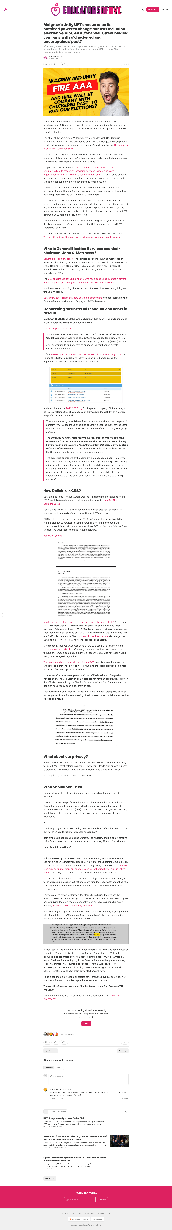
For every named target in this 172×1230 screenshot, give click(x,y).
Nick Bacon (57, 1126)
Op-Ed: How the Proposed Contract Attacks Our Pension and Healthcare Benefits (74, 1159)
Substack (74, 1225)
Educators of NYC (55, 56)
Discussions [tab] (61, 1112)
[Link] (40, 251)
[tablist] (53, 1067)
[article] (86, 1124)
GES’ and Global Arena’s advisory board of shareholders (72, 297)
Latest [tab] (52, 1112)
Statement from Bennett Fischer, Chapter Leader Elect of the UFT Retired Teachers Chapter (75, 1138)
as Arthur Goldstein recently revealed (72, 905)
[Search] (138, 9)
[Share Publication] (143, 9)
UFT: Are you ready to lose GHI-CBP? (63, 1118)
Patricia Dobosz (55, 1089)
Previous (52, 1051)
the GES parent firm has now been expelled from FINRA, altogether (86, 354)
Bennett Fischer (60, 1148)
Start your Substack (80, 1219)
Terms (92, 1213)
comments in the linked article (92, 636)
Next (121, 1051)
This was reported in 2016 (57, 328)
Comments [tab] (49, 1067)
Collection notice (103, 1213)
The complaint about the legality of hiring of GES (68, 662)
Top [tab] (46, 1112)
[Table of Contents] (2, 615)
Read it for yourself (53, 535)
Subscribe (152, 9)
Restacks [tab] (58, 1067)
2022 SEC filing (74, 408)
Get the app (97, 1219)
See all (48, 1178)
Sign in (165, 9)
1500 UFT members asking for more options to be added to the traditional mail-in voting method (85, 869)
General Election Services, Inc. (59, 258)
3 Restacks (70, 1034)
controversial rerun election (57, 649)
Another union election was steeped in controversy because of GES (78, 622)
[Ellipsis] (127, 1089)
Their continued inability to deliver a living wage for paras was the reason (82, 237)
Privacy (86, 1213)
